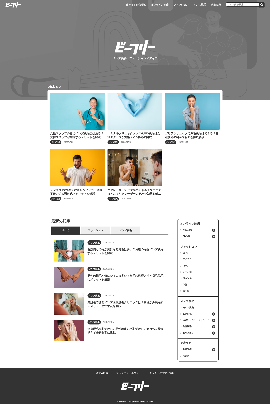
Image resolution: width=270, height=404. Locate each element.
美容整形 (216, 4)
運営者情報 (102, 373)
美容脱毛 (187, 326)
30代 (185, 253)
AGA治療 (187, 230)
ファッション (181, 4)
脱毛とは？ (188, 333)
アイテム (187, 259)
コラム (186, 265)
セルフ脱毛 (188, 307)
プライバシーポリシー (128, 373)
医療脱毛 (187, 313)
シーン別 (187, 272)
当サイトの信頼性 (136, 4)
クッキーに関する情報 (161, 373)
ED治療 (186, 236)
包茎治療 (187, 349)
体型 (185, 284)
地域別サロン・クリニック (196, 320)
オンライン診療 (160, 4)
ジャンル (187, 278)
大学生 (186, 290)
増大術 (186, 355)
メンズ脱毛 (200, 4)
